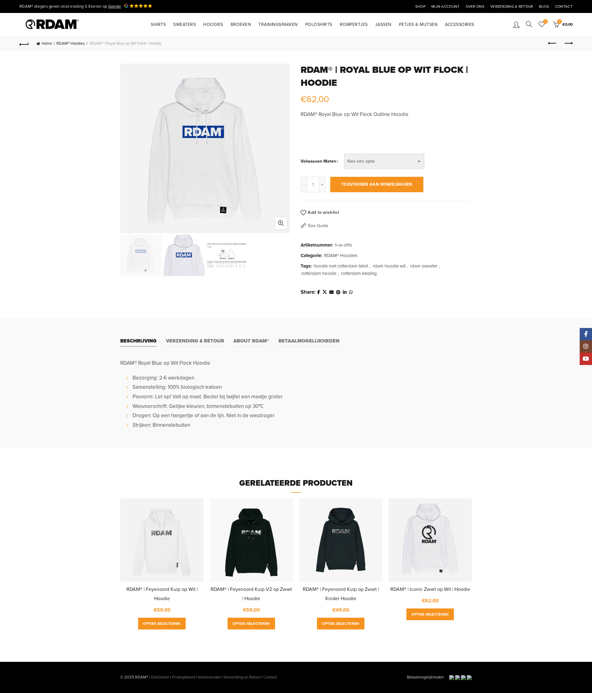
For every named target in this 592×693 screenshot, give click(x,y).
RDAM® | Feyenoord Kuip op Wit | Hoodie (162, 594)
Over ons (475, 6)
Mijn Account (445, 6)
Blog (544, 6)
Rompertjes (354, 24)
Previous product (552, 43)
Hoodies (213, 24)
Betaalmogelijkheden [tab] (308, 341)
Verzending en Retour (242, 677)
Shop (420, 6)
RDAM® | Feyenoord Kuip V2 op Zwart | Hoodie (251, 594)
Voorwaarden (209, 677)
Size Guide (318, 225)
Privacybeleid (183, 677)
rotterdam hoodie (318, 273)
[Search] (529, 24)
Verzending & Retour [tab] (195, 341)
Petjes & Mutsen (418, 24)
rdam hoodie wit (389, 266)
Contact (564, 6)
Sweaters (184, 24)
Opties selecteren (161, 623)
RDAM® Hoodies (70, 43)
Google (114, 6)
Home (47, 43)
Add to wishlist (323, 212)
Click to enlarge (281, 223)
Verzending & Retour (511, 6)
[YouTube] (586, 359)
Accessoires (459, 24)
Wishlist (545, 21)
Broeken (241, 24)
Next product (568, 43)
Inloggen (516, 24)
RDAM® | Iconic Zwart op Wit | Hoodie (430, 589)
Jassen (383, 24)
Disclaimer (160, 677)
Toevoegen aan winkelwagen (376, 184)
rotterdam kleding (359, 273)
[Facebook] (586, 334)
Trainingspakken (278, 24)
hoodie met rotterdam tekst (341, 266)
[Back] (24, 43)
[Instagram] (586, 346)
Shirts (158, 24)
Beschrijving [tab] (138, 341)
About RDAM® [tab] (251, 341)
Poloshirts (318, 24)
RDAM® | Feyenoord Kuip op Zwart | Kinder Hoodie (341, 594)
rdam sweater (424, 266)
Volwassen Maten (318, 161)
